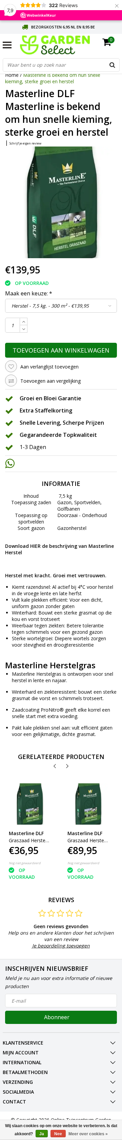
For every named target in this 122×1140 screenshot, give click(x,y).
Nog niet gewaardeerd (25, 863)
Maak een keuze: (28, 293)
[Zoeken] (112, 65)
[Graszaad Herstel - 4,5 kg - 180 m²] (88, 804)
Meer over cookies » (88, 1134)
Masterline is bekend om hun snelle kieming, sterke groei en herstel (52, 78)
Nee (58, 1134)
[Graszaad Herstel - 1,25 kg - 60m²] (29, 804)
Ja (41, 1134)
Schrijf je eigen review (25, 143)
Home (12, 75)
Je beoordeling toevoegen (61, 945)
